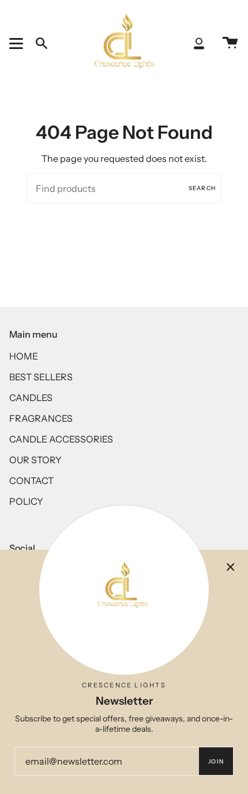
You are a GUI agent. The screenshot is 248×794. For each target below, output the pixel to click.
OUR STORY (35, 460)
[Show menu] (18, 43)
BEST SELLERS (41, 377)
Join (216, 761)
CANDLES (30, 397)
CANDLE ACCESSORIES (61, 439)
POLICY (26, 501)
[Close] (230, 567)
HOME (23, 356)
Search (202, 188)
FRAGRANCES (41, 418)
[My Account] (199, 43)
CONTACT (31, 480)
